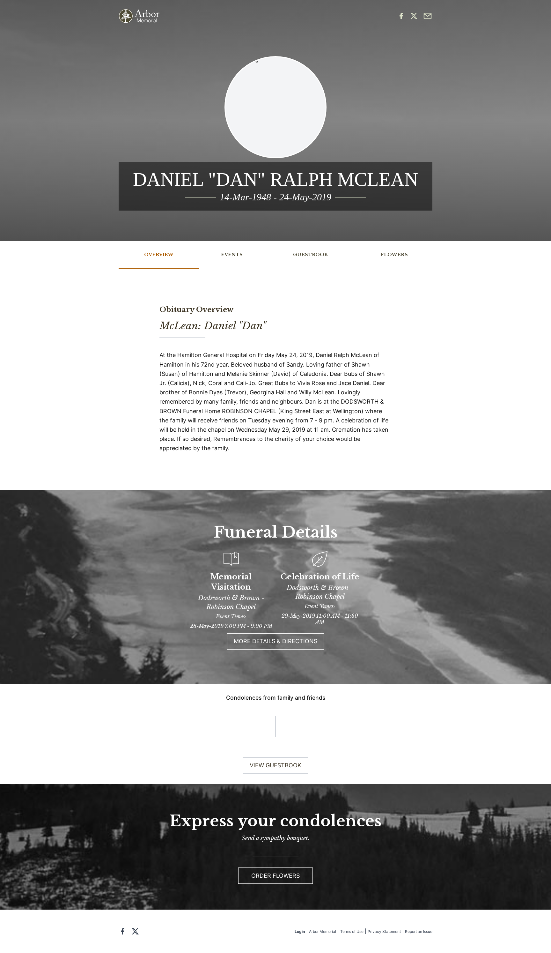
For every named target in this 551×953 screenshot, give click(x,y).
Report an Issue (418, 931)
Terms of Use (352, 931)
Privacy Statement (384, 931)
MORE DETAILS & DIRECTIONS (275, 641)
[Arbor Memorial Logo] (139, 16)
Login (300, 931)
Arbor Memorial (322, 931)
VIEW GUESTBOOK (275, 765)
